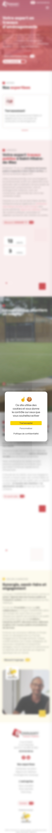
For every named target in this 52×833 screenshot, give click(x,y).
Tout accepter (26, 423)
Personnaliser (26, 428)
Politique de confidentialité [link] (26, 433)
